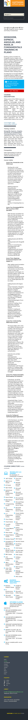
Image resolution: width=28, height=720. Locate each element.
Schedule (6, 664)
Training (11, 27)
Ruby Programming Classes (19, 535)
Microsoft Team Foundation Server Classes (20, 503)
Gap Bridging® (7, 662)
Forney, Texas (18, 135)
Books (5, 673)
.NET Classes (9, 478)
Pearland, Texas (8, 137)
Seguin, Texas (11, 141)
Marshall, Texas (12, 145)
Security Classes (20, 541)
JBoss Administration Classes (9, 564)
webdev (16, 27)
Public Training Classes (16, 71)
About (5, 670)
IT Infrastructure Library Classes (9, 591)
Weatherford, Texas (9, 135)
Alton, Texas (14, 140)
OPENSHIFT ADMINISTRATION (14, 624)
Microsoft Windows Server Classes (19, 509)
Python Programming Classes (19, 529)
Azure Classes (9, 497)
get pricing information (14, 91)
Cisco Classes (9, 519)
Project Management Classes (19, 597)
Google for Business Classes (18, 587)
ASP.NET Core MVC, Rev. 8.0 (13, 629)
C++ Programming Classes (9, 515)
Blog (5, 669)
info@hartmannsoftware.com (15, 691)
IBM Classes (9, 554)
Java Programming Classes (9, 558)
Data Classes (9, 532)
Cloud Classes (9, 521)
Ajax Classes (9, 487)
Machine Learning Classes (18, 484)
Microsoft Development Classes (19, 494)
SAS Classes (19, 539)
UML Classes (19, 554)
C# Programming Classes (9, 509)
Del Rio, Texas (20, 145)
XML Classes (19, 576)
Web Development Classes (19, 563)
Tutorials (5, 667)
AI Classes (8, 485)
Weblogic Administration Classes (19, 572)
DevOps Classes (10, 539)
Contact (5, 672)
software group (14, 713)
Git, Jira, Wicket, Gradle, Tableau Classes (10, 550)
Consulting (6, 665)
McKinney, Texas (12, 143)
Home (5, 27)
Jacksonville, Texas (12, 138)
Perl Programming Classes (19, 523)
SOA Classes (19, 548)
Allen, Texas (16, 137)
